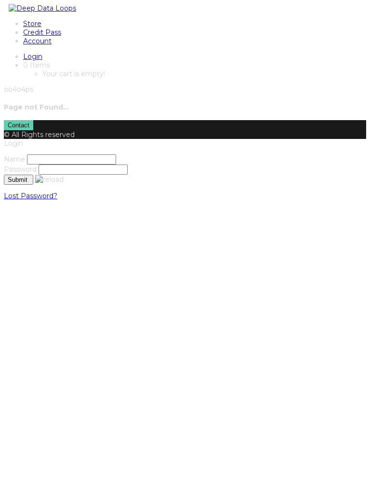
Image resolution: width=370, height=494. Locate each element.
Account (37, 41)
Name (14, 159)
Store (32, 23)
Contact (18, 125)
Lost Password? (30, 196)
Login (32, 56)
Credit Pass (42, 32)
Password (20, 169)
